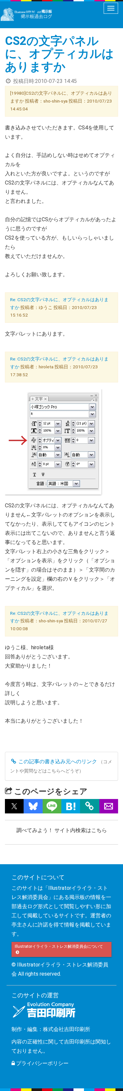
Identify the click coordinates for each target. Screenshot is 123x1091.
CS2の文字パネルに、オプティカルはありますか (59, 54)
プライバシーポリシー (42, 1063)
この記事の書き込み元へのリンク (57, 761)
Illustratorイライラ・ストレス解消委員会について (59, 946)
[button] (14, 806)
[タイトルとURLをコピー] (89, 806)
